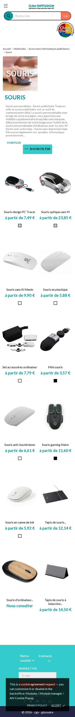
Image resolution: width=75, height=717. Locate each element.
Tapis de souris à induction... (55, 601)
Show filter (40, 149)
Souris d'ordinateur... (20, 600)
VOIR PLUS (14, 142)
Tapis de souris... (55, 522)
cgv (36, 712)
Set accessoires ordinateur (19, 367)
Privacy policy (37, 705)
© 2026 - (28, 712)
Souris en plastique (55, 289)
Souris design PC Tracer (19, 212)
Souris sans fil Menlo (19, 289)
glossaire (47, 712)
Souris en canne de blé (19, 522)
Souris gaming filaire (55, 444)
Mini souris (55, 367)
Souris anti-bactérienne (19, 444)
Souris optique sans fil (55, 212)
